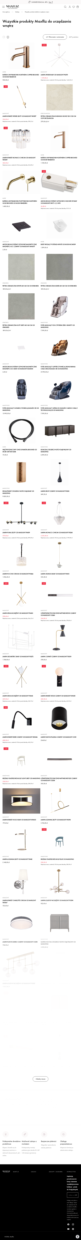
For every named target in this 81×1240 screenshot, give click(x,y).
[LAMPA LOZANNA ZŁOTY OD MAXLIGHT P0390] (59, 801)
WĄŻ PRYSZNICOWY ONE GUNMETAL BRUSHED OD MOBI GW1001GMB (20, 451)
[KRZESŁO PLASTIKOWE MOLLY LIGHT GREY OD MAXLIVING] (21, 759)
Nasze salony (45, 1152)
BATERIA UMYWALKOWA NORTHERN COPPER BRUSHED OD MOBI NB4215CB (21, 76)
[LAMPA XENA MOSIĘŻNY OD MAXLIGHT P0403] (21, 594)
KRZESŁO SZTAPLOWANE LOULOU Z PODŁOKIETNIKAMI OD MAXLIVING (20, 1024)
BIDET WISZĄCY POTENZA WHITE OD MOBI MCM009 (58, 244)
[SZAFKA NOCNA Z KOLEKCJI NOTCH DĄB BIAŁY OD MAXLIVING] (59, 1004)
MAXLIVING (44, 322)
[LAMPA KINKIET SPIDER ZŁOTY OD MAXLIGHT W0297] (21, 97)
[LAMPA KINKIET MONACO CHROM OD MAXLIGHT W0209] (21, 139)
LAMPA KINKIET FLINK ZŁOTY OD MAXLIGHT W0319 (19, 1066)
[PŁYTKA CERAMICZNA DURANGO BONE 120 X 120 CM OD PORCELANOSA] (59, 97)
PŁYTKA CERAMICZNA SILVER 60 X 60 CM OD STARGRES (59, 286)
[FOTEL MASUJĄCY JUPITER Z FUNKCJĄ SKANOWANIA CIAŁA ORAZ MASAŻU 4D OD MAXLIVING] (59, 348)
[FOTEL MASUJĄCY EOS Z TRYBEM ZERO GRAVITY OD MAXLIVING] (59, 306)
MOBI (4, 72)
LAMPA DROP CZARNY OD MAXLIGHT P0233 (55, 491)
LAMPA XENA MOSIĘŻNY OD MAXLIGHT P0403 (18, 613)
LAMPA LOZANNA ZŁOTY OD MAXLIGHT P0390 (56, 820)
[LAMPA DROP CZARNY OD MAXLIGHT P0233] (59, 472)
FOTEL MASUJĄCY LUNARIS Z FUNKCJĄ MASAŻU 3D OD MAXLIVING (21, 409)
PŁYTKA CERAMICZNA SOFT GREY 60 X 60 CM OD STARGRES (19, 326)
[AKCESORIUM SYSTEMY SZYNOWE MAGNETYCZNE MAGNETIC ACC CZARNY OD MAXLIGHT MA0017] (21, 225)
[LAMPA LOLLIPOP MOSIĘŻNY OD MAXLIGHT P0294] (59, 881)
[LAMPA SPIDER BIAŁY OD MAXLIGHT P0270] (59, 56)
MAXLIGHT (44, 72)
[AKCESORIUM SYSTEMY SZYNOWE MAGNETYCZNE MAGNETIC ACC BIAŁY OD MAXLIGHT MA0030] (21, 348)
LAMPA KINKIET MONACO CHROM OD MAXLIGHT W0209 (19, 159)
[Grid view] (4, 37)
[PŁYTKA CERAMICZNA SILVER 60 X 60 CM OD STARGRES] (59, 267)
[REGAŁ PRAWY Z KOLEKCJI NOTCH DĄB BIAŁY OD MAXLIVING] (21, 472)
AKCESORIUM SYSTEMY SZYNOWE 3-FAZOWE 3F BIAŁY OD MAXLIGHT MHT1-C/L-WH (59, 202)
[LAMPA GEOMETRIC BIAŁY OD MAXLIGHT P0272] (21, 638)
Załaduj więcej (40, 1079)
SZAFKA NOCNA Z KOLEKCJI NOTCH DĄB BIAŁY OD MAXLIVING (57, 1024)
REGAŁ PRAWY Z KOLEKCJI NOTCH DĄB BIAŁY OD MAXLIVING (18, 492)
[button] (3, 7)
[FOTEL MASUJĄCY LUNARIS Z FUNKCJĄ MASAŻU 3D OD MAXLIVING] (21, 389)
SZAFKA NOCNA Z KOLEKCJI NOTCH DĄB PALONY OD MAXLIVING (58, 943)
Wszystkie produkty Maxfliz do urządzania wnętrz (37, 12)
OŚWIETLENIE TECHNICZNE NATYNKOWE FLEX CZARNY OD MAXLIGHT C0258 (59, 779)
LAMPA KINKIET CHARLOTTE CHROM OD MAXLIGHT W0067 (19, 901)
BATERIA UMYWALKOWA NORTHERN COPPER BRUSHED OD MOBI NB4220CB (59, 159)
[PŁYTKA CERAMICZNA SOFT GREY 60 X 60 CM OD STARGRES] (21, 306)
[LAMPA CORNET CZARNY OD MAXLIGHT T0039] (59, 638)
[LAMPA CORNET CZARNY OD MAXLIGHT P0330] (59, 1047)
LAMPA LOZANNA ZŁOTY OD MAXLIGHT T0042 (17, 859)
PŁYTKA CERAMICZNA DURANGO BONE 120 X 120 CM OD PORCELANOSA (58, 117)
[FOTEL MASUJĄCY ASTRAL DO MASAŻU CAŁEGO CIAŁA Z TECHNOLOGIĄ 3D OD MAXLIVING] (59, 389)
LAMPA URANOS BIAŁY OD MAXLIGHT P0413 (55, 574)
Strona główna (6, 12)
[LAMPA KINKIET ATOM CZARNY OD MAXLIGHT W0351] (59, 677)
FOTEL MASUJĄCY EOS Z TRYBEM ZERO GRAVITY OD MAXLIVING (58, 326)
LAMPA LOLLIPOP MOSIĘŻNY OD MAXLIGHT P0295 (19, 983)
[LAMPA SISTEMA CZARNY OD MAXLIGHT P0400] (59, 964)
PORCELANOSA (45, 113)
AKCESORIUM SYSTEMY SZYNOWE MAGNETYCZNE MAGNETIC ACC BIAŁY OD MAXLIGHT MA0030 (20, 368)
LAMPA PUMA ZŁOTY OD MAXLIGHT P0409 (16, 532)
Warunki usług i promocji (30, 1157)
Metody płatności (65, 1157)
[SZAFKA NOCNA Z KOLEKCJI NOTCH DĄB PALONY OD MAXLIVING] (59, 923)
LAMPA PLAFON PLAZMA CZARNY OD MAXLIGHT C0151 (58, 737)
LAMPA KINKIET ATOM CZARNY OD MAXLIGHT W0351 (58, 696)
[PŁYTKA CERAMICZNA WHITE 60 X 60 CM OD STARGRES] (21, 267)
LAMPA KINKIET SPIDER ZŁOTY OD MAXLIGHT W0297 (19, 116)
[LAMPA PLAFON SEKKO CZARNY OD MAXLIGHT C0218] (21, 923)
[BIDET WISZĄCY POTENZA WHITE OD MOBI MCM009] (59, 225)
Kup (50, 2)
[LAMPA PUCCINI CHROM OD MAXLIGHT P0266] (21, 555)
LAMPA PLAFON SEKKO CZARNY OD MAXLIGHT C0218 (20, 942)
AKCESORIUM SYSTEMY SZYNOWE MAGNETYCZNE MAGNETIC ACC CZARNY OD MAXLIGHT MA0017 (20, 245)
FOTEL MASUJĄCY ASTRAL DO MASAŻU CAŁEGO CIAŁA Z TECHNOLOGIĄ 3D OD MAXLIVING (59, 409)
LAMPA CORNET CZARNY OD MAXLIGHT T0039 (56, 656)
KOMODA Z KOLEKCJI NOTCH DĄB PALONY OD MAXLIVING (56, 451)
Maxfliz (12, 1237)
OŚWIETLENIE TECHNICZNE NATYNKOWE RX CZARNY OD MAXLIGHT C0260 (58, 614)
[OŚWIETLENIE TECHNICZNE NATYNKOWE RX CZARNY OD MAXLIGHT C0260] (59, 594)
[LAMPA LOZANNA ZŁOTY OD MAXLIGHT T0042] (21, 840)
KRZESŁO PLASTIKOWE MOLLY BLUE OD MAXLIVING (57, 859)
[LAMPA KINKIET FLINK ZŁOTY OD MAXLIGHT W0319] (21, 1047)
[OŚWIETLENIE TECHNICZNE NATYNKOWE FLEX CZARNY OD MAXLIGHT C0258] (59, 759)
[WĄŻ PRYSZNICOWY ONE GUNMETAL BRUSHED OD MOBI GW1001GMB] (21, 431)
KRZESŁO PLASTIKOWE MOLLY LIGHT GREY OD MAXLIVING (21, 778)
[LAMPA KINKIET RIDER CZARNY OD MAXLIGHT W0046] (21, 718)
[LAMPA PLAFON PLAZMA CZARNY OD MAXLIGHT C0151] (59, 718)
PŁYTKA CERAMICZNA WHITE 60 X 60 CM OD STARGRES (21, 286)
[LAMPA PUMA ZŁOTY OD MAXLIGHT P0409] (21, 514)
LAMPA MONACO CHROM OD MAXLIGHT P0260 (57, 532)
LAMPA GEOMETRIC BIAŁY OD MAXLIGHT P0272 (18, 656)
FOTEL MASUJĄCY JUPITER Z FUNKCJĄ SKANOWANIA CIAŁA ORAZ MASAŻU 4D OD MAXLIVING (58, 368)
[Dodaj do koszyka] (21, 66)
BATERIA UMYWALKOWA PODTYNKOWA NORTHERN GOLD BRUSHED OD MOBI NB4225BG (20, 202)
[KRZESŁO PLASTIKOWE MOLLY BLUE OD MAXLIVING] (59, 840)
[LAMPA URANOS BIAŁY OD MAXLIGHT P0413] (59, 555)
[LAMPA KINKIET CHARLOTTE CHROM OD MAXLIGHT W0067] (21, 881)
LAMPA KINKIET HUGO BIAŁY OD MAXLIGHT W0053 (19, 820)
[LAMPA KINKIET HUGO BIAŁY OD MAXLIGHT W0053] (21, 801)
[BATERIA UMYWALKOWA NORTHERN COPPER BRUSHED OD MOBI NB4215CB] (21, 56)
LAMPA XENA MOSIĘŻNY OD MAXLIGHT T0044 (18, 696)
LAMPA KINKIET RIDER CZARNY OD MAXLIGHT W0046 (20, 737)
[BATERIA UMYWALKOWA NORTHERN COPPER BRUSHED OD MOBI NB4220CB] (59, 139)
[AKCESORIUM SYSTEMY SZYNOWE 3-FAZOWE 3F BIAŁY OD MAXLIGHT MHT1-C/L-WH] (59, 182)
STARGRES (6, 283)
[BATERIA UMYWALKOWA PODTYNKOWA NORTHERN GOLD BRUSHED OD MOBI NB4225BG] (21, 182)
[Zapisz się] (75, 1194)
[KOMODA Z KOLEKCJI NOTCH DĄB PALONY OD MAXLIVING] (59, 431)
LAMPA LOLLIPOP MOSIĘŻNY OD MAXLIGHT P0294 (57, 900)
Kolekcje (17, 12)
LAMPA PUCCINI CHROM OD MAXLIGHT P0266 (18, 574)
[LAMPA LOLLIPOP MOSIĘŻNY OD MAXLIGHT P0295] (21, 964)
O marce (5, 1163)
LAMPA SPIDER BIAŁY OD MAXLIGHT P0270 (54, 75)
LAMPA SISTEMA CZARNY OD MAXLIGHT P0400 (56, 983)
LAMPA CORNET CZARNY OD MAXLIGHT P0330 (56, 1066)
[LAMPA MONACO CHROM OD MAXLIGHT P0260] (59, 514)
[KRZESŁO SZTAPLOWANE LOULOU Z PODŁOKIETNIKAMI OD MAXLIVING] (21, 1004)
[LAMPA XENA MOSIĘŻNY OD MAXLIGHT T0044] (21, 677)
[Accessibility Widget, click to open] (77, 1236)
